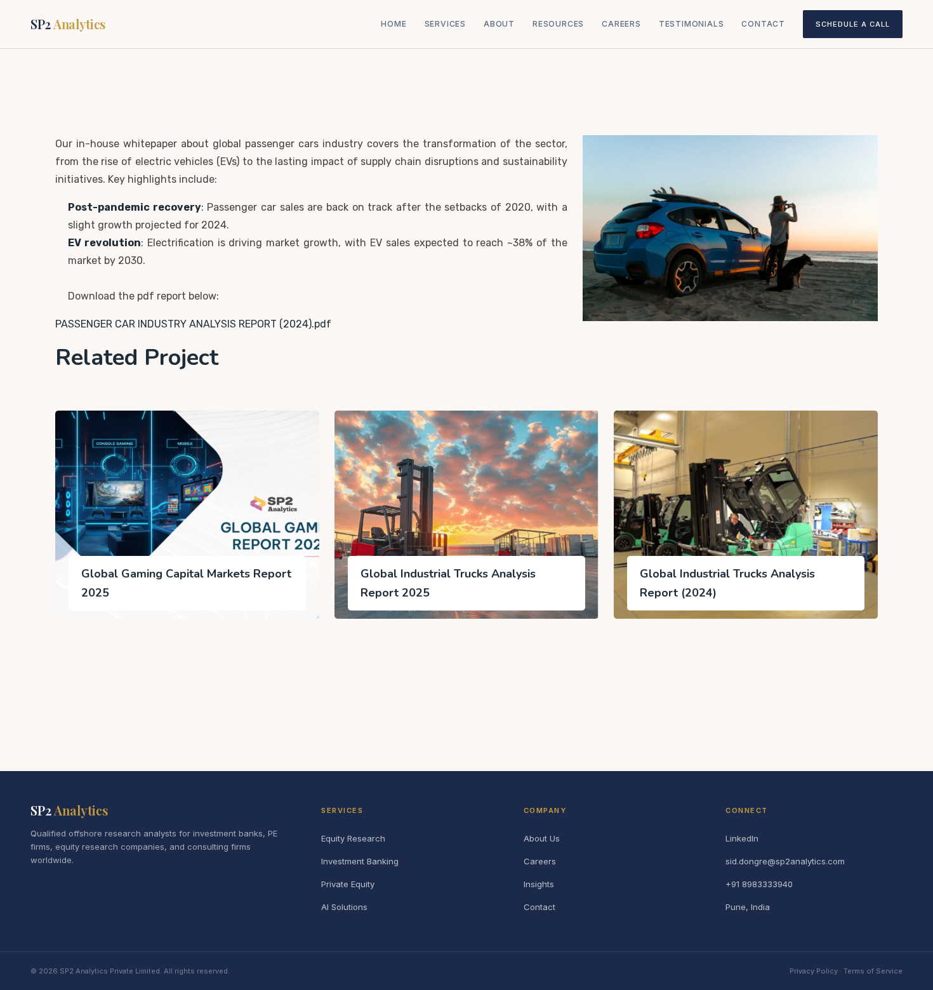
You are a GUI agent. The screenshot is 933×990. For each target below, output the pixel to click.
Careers (621, 24)
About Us (542, 838)
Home (393, 24)
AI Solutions (344, 907)
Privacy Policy (814, 971)
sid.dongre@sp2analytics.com (785, 861)
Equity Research (353, 838)
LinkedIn (741, 838)
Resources (558, 24)
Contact (763, 24)
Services (445, 24)
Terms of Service (873, 971)
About (499, 24)
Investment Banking (360, 861)
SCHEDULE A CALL (853, 24)
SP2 (67, 23)
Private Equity (347, 884)
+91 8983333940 (759, 884)
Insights (539, 884)
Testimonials (691, 24)
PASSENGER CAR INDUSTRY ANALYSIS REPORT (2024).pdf (193, 324)
